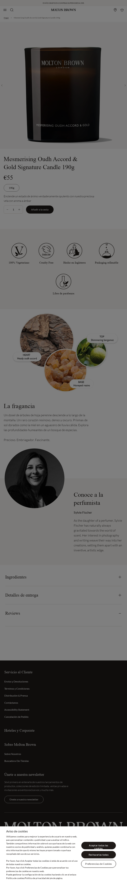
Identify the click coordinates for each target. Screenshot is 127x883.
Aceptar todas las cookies (98, 846)
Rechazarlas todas (99, 854)
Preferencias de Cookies (98, 863)
